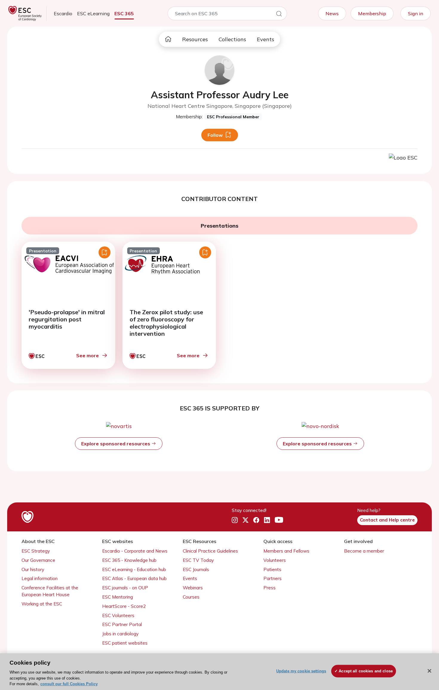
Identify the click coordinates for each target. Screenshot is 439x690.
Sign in (415, 13)
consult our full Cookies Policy (69, 684)
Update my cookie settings (301, 671)
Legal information (40, 578)
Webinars (193, 588)
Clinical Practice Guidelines (210, 551)
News (332, 13)
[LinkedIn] (267, 520)
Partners (272, 578)
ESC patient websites (125, 643)
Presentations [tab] (219, 225)
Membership (372, 13)
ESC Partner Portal (122, 624)
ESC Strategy (36, 551)
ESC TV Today (198, 560)
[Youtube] (279, 520)
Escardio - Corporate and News (135, 551)
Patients (272, 569)
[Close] (429, 670)
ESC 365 (124, 13)
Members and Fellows (286, 551)
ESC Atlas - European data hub (134, 578)
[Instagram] (235, 520)
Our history (33, 569)
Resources (195, 39)
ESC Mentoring (117, 597)
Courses (191, 597)
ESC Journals (196, 569)
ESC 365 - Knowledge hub (129, 560)
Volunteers (274, 560)
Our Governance (38, 560)
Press (269, 588)
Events (265, 39)
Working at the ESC (42, 604)
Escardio (63, 13)
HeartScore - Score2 (124, 606)
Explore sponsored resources (116, 444)
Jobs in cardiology (120, 634)
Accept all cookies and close (366, 671)
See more (87, 355)
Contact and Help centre (387, 520)
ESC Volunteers (118, 615)
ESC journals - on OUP (125, 588)
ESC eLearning (93, 13)
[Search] (279, 14)
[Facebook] (256, 520)
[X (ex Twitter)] (245, 520)
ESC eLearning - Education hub (134, 569)
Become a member (364, 551)
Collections (232, 39)
